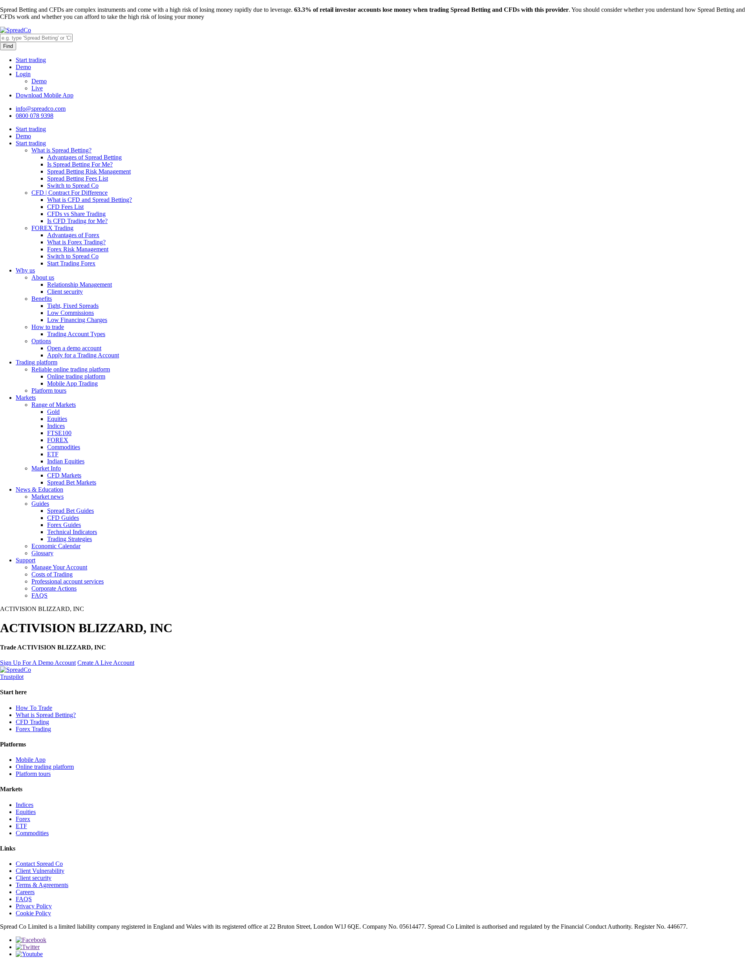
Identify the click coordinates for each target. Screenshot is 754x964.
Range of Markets (53, 404)
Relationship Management (79, 284)
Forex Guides (64, 524)
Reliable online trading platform (70, 369)
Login (23, 74)
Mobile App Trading (72, 383)
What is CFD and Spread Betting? (89, 199)
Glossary (42, 553)
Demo (23, 67)
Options (41, 341)
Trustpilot (12, 676)
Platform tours (48, 390)
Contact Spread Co (39, 863)
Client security (65, 291)
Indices (56, 426)
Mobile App (31, 759)
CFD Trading (32, 722)
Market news (47, 496)
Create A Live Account (105, 662)
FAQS (39, 595)
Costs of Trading (52, 574)
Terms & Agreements (42, 885)
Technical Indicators (72, 532)
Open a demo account (74, 348)
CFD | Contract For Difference (69, 192)
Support (25, 560)
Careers (25, 892)
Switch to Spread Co (73, 185)
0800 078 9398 (34, 115)
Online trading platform (76, 376)
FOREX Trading (52, 228)
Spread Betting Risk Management (89, 171)
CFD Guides (63, 517)
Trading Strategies (69, 539)
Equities (57, 418)
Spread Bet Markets (71, 482)
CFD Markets (64, 475)
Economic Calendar (56, 546)
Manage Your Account (59, 567)
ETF (53, 454)
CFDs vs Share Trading (76, 213)
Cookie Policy (33, 913)
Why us (25, 270)
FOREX (57, 440)
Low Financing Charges (77, 319)
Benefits (41, 298)
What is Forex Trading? (76, 242)
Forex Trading (33, 729)
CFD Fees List (65, 206)
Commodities (63, 447)
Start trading (31, 60)
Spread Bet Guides (70, 510)
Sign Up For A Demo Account (38, 662)
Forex (23, 819)
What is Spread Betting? (61, 150)
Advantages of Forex (73, 235)
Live (37, 88)
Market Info (46, 468)
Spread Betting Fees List (77, 178)
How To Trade (34, 707)
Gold (53, 411)
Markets (26, 397)
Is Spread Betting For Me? (80, 164)
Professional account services (67, 581)
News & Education (39, 489)
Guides (40, 503)
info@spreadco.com (41, 108)
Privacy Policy (34, 906)
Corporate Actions (54, 588)
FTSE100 (59, 433)
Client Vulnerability (40, 870)
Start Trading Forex (71, 263)
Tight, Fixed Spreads (73, 305)
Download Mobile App (44, 95)
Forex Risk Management (77, 249)
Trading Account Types (76, 334)
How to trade (47, 327)
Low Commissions (70, 312)
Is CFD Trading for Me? (77, 221)
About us (42, 277)
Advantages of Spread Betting (84, 157)
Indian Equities (65, 461)
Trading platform (36, 362)
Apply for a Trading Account (83, 355)
